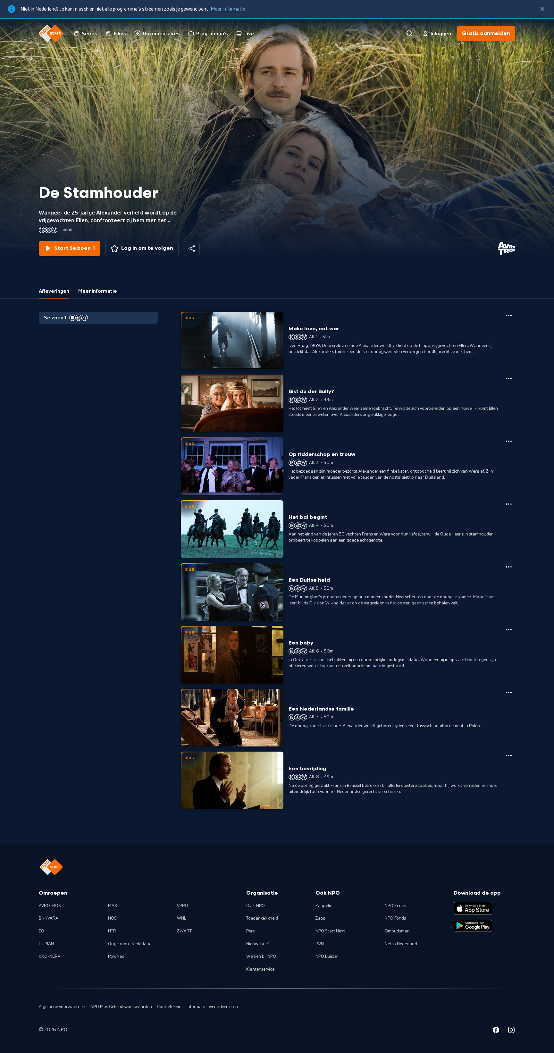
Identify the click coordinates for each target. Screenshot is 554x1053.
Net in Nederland (401, 944)
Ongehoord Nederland (130, 944)
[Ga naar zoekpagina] (409, 33)
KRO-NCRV (49, 956)
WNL (181, 918)
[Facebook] (496, 1031)
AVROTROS (50, 906)
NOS (112, 918)
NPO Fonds (395, 918)
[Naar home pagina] (51, 33)
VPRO (182, 906)
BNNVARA (48, 918)
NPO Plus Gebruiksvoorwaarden (121, 1007)
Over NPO (255, 906)
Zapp (320, 918)
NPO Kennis (396, 906)
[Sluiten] (542, 9)
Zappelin (323, 906)
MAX (112, 906)
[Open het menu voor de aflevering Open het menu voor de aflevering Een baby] (509, 630)
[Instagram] (511, 1031)
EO (41, 931)
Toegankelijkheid (262, 918)
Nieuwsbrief (257, 944)
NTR (112, 931)
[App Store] (473, 908)
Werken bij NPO (261, 956)
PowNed (116, 956)
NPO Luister (326, 956)
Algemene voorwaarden (62, 1007)
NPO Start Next (330, 931)
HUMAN (46, 944)
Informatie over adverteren (212, 1007)
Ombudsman (397, 931)
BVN (319, 944)
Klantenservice (260, 969)
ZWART (184, 931)
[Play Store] (473, 925)
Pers (250, 931)
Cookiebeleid (169, 1007)
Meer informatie (228, 9)
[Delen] (192, 248)
